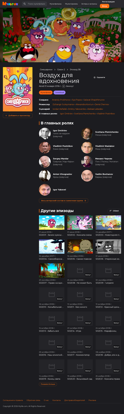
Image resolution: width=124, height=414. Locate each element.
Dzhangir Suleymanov (63, 104)
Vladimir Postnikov (106, 113)
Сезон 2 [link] (61, 69)
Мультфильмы (56, 4)
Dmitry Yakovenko (77, 109)
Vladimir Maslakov (104, 146)
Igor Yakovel (59, 190)
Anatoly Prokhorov (61, 100)
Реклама (92, 400)
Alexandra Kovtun (84, 104)
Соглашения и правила (13, 400)
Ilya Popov (77, 100)
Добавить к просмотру (19, 115)
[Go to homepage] (10, 4)
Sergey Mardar (61, 159)
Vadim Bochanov (104, 174)
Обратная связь (33, 400)
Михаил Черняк (103, 159)
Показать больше (48, 384)
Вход (104, 6)
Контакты (56, 400)
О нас (46, 400)
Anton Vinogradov (62, 174)
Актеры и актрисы (89, 4)
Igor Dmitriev (66, 113)
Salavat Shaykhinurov (94, 100)
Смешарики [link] (46, 69)
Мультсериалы (71, 4)
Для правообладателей (74, 400)
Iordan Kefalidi (60, 109)
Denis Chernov (102, 104)
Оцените (101, 77)
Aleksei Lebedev (95, 109)
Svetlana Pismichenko (85, 113)
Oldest (116, 211)
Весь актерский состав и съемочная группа (62, 201)
